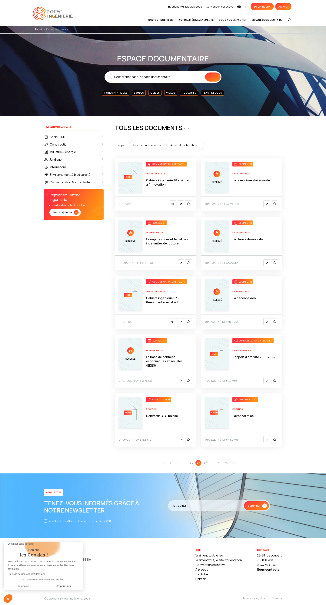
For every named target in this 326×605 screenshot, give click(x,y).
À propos (201, 569)
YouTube (201, 574)
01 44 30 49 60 (267, 565)
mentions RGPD (103, 521)
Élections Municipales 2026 (185, 6)
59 (219, 463)
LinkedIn (201, 579)
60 (226, 463)
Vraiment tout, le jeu (209, 555)
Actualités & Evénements (196, 20)
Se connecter (262, 6)
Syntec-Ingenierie (160, 20)
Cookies (276, 598)
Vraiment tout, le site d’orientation (218, 560)
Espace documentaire (267, 20)
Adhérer (283, 6)
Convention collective (219, 6)
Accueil (38, 29)
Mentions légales (254, 598)
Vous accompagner (233, 20)
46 (205, 463)
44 (191, 463)
